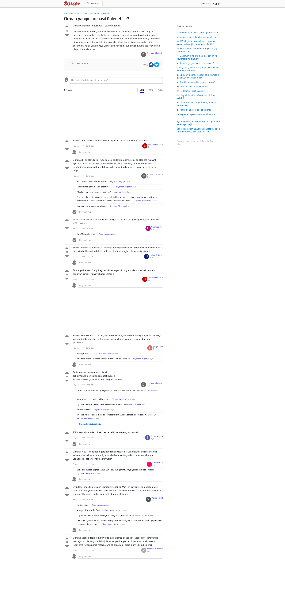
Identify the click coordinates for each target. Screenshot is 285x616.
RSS (177, 147)
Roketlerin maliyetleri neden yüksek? (197, 82)
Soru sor (205, 3)
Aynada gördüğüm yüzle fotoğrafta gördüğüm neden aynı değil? (198, 123)
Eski (142, 90)
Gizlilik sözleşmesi (192, 141)
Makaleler (180, 141)
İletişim (179, 144)
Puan (160, 90)
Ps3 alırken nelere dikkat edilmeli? (196, 110)
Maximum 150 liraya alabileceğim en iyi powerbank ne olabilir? (196, 57)
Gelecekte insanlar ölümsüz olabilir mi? (198, 37)
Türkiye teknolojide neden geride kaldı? (199, 32)
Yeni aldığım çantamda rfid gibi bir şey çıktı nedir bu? (196, 50)
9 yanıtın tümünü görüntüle (90, 424)
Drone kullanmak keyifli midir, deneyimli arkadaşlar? (197, 104)
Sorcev (82, 4)
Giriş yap (216, 3)
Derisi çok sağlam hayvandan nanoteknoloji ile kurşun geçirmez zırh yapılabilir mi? (198, 130)
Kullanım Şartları (206, 141)
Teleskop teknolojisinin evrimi (194, 86)
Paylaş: (76, 146)
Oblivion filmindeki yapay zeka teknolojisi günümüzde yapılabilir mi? (198, 76)
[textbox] (116, 80)
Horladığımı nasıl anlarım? (192, 91)
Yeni (150, 90)
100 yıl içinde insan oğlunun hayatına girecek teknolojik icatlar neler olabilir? (195, 43)
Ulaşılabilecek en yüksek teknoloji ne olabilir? (195, 97)
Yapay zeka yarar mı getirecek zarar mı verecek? (196, 116)
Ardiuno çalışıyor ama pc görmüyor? (197, 63)
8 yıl (148, 56)
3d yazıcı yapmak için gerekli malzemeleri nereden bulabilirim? (197, 69)
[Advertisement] (113, 117)
